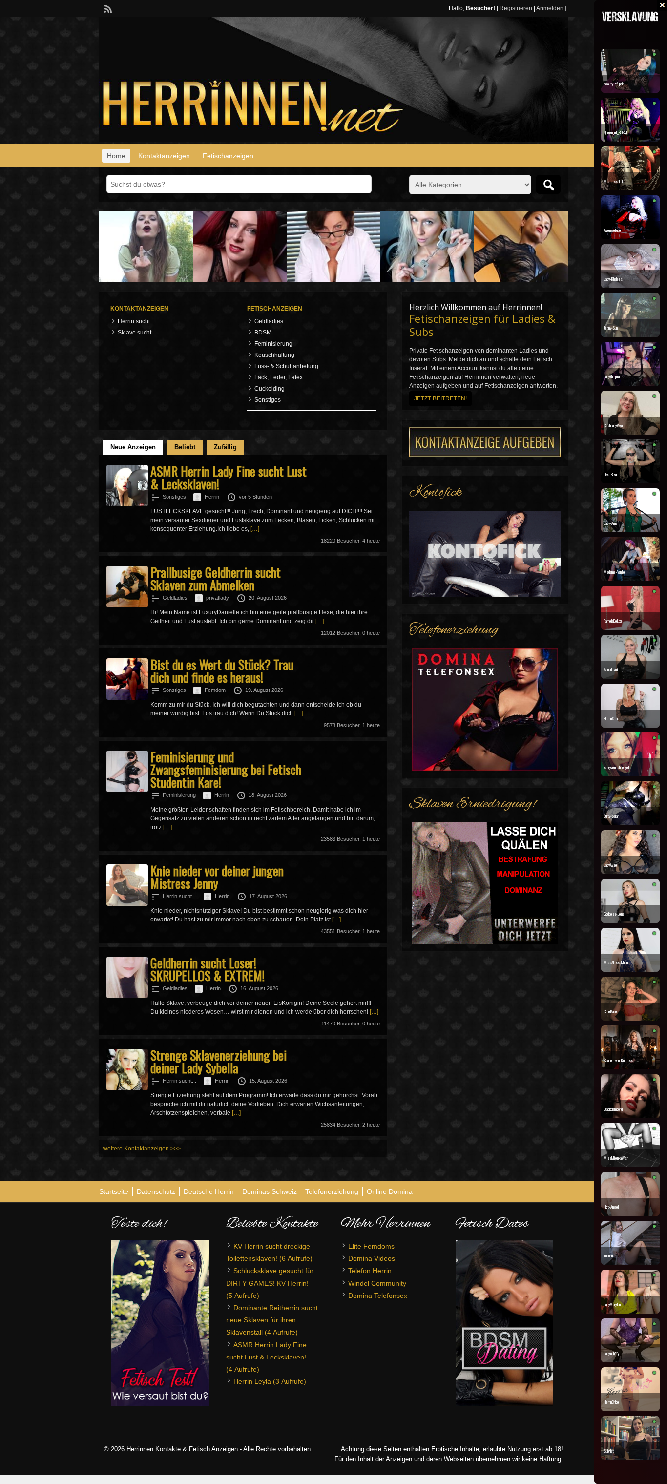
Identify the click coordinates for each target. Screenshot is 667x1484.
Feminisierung (273, 343)
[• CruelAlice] (630, 1018)
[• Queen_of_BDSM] (630, 139)
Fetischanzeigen (228, 156)
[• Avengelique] (630, 237)
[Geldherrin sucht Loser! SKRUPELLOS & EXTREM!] (127, 996)
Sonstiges (267, 400)
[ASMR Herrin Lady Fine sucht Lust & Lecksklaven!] (127, 504)
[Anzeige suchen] (548, 184)
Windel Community (377, 1283)
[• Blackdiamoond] (630, 1116)
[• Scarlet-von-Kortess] (630, 1067)
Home (116, 156)
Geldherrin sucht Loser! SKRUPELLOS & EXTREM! (207, 969)
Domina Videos (371, 1258)
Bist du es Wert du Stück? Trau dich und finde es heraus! (221, 671)
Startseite (113, 1191)
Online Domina (390, 1191)
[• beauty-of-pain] (630, 90)
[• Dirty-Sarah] (630, 823)
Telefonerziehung (331, 1191)
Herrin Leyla (252, 1381)
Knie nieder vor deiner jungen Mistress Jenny (217, 877)
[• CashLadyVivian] (630, 432)
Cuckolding (269, 388)
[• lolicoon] (630, 1262)
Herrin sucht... (136, 321)
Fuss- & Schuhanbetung (286, 366)
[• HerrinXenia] (630, 725)
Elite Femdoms (371, 1246)
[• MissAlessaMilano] (630, 969)
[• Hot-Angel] (630, 1213)
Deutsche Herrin (209, 1191)
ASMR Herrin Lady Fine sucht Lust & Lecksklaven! (228, 477)
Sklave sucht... (137, 332)
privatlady (217, 598)
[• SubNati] (630, 1458)
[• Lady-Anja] (630, 530)
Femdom (215, 690)
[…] (254, 528)
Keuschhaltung (274, 355)
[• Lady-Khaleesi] (630, 286)
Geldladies (268, 321)
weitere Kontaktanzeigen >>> (142, 1148)
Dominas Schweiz (269, 1191)
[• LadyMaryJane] (630, 1311)
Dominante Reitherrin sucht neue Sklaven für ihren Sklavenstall (272, 1320)
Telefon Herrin (370, 1271)
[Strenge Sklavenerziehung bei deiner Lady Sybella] (127, 1088)
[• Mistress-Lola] (630, 188)
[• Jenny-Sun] (630, 334)
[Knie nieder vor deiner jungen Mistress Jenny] (127, 903)
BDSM (262, 332)
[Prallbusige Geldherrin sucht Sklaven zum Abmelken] (127, 605)
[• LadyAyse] (630, 872)
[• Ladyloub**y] (630, 1360)
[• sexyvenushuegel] (630, 774)
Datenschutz (156, 1191)
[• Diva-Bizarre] (630, 481)
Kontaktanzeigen (164, 156)
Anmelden (549, 8)
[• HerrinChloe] (630, 1409)
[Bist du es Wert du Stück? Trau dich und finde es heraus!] (127, 697)
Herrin (212, 497)
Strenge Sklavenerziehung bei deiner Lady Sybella (218, 1061)
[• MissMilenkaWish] (630, 1165)
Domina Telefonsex (377, 1295)
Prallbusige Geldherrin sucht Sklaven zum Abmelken (215, 578)
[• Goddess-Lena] (630, 920)
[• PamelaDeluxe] (630, 627)
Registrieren (516, 8)
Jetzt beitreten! (440, 398)
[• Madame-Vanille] (630, 579)
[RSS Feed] (107, 8)
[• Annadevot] (630, 676)
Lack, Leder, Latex (278, 377)
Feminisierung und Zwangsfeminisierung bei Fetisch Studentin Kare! (225, 769)
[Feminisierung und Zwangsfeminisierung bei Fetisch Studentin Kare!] (127, 790)
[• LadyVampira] (630, 383)
